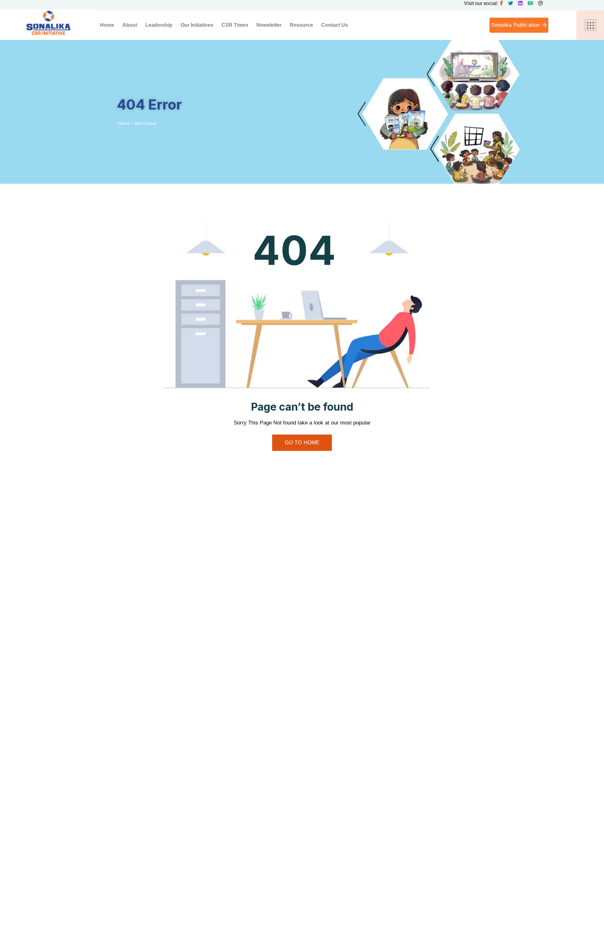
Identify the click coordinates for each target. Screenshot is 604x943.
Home (124, 123)
